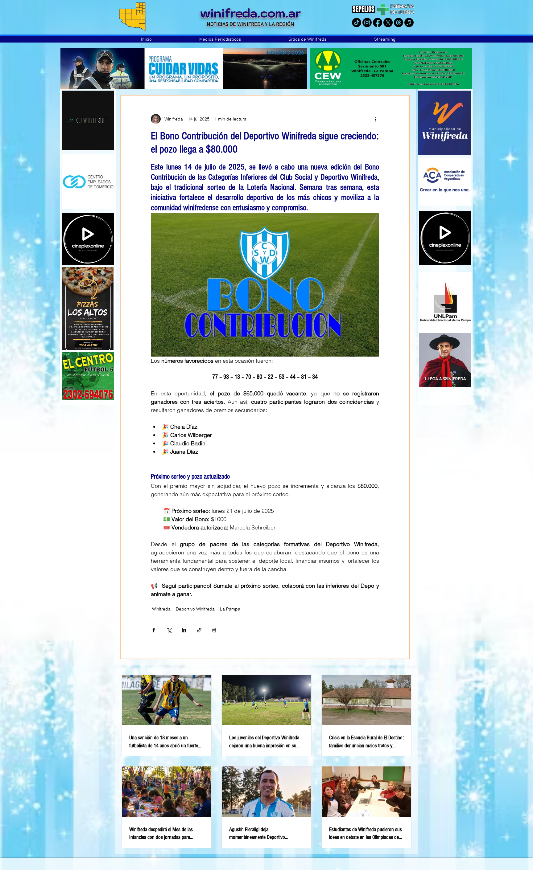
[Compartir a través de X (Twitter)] (169, 630)
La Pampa (230, 609)
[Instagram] (367, 22)
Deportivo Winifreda (195, 609)
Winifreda (161, 609)
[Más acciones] (375, 119)
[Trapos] (398, 22)
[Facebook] (377, 22)
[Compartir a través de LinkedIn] (184, 630)
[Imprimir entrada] (214, 630)
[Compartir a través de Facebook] (154, 630)
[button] (220, 39)
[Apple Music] (409, 22)
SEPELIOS (363, 9)
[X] (388, 22)
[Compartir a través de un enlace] (199, 630)
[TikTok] (356, 22)
